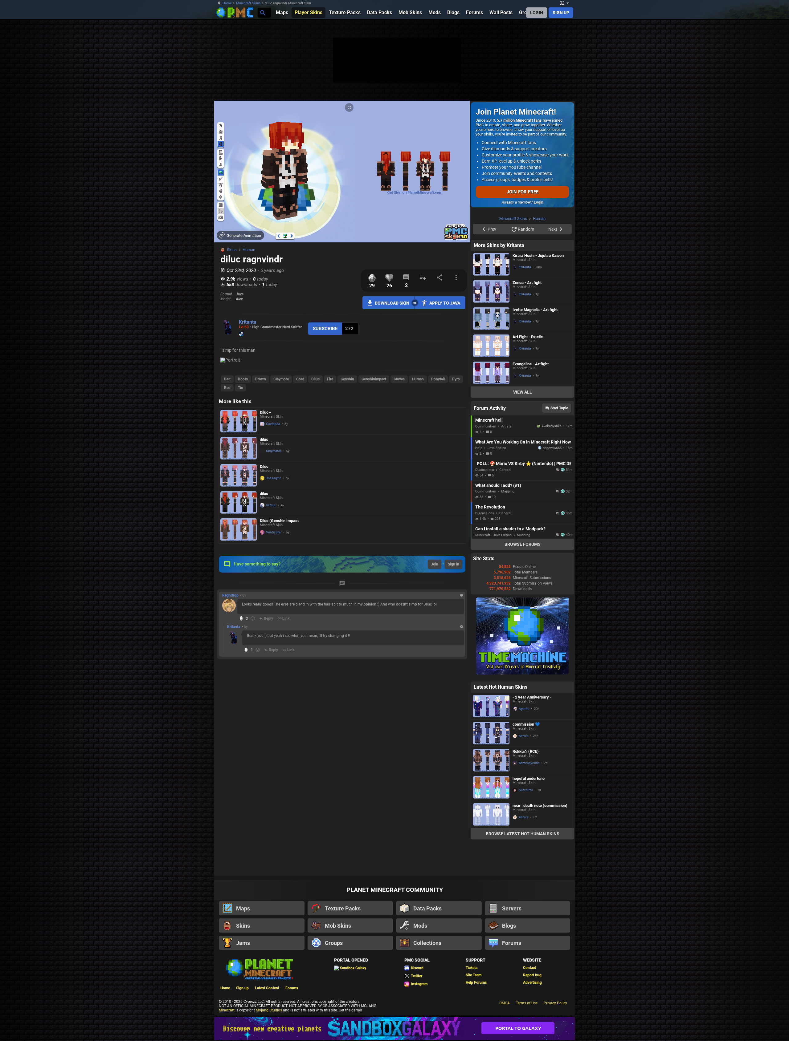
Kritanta (247, 322)
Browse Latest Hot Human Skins (522, 833)
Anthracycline (529, 763)
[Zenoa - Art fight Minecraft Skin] (491, 291)
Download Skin (392, 303)
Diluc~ (265, 412)
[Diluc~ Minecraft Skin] (238, 421)
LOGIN (536, 12)
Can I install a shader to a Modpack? (510, 528)
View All (522, 392)
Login (538, 202)
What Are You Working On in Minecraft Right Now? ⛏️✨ (523, 441)
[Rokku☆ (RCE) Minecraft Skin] (491, 760)
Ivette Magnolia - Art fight (535, 309)
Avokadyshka (552, 426)
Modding (523, 535)
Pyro (456, 379)
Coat (300, 379)
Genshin (347, 379)
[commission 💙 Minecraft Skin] (491, 733)
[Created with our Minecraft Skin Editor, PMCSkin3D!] (456, 239)
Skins (232, 249)
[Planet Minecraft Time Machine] (522, 673)
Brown (260, 379)
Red (227, 388)
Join (434, 564)
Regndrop (230, 595)
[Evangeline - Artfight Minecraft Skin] (491, 373)
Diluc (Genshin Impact (279, 520)
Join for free (522, 192)
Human (249, 249)
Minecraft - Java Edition (493, 535)
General (505, 470)
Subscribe (325, 328)
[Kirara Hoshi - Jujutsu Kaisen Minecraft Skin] (491, 264)
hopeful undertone (529, 778)
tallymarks (274, 451)
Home (227, 3)
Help (478, 448)
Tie (240, 388)
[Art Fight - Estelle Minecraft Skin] (491, 345)
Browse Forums (523, 544)
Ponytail (438, 379)
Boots (243, 379)
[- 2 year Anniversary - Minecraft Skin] (491, 706)
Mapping (507, 491)
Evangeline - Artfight (531, 364)
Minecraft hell (489, 420)
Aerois (524, 736)
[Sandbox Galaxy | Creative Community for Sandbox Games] (394, 1028)
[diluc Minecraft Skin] (238, 448)
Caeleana (273, 424)
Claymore (281, 379)
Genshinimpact (374, 379)
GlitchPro (526, 790)
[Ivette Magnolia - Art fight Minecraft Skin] (491, 318)
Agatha (524, 709)
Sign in (453, 564)
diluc (264, 439)
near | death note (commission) (540, 805)
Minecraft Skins (248, 3)
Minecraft (227, 1010)
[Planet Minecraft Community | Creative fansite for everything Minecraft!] (259, 968)
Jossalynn (273, 478)
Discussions (484, 470)
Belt (227, 379)
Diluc (315, 379)
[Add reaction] (253, 618)
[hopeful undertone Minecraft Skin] (491, 787)
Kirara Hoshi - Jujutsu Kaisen (538, 255)
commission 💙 (526, 724)
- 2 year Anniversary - (532, 697)
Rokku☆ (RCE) (526, 751)
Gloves (399, 379)
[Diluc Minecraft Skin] (238, 475)
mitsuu (271, 505)
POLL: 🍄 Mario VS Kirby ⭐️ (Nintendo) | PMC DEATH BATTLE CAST (524, 463)
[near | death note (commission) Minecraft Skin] (491, 814)
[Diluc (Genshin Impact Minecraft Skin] (238, 529)
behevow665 (552, 448)
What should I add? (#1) (498, 485)
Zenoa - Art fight (527, 282)
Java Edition (497, 448)
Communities (485, 426)
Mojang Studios (269, 1010)
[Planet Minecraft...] (262, 12)
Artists (506, 426)
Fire (330, 379)
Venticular (274, 532)
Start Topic (559, 408)
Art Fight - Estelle (528, 336)
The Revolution (490, 506)
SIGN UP (561, 12)
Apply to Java (444, 303)
